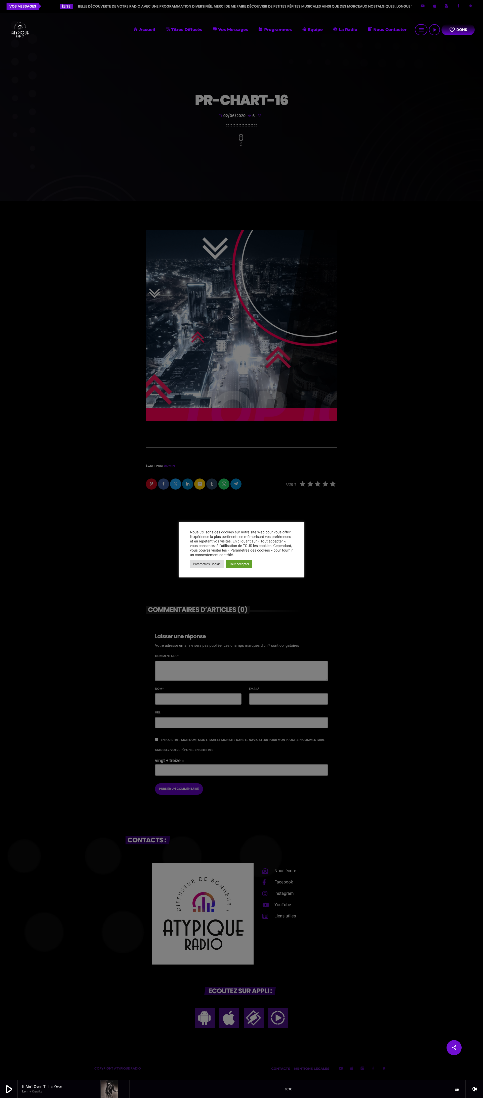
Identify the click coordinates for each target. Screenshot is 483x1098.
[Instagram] (447, 6)
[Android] (470, 6)
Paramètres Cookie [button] (207, 564)
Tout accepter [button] (239, 564)
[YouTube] (423, 6)
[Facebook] (459, 6)
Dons (458, 30)
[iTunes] (435, 6)
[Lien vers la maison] (20, 29)
